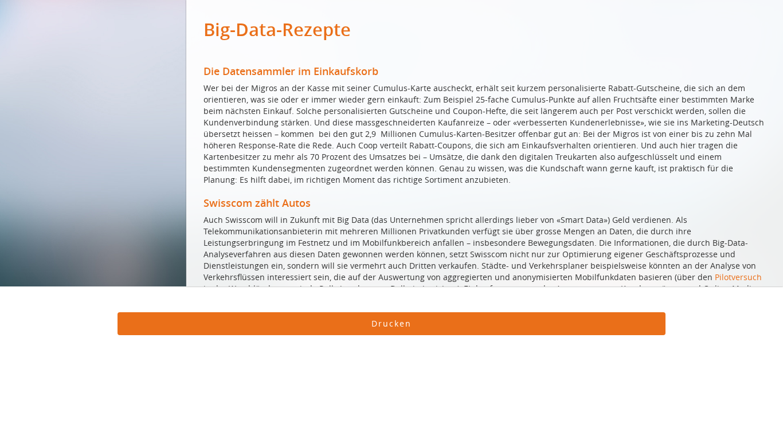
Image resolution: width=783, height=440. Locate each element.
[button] (391, 323)
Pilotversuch (738, 277)
